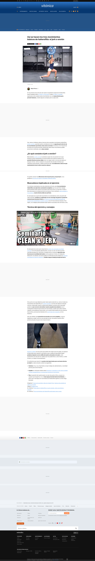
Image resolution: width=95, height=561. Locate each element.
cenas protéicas (30, 520)
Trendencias (64, 537)
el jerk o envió (37, 157)
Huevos (63, 29)
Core (52, 437)
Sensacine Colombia (37, 553)
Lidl (45, 29)
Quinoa (26, 506)
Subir (75, 532)
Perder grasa (19, 520)
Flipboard (75, 11)
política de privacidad (63, 515)
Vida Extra (28, 539)
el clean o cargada (57, 94)
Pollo (60, 29)
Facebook (71, 11)
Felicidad (35, 29)
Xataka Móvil (19, 539)
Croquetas (55, 29)
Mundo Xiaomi (19, 544)
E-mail (40, 44)
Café (51, 29)
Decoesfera (64, 539)
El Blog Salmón (73, 537)
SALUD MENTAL (62, 11)
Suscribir (67, 513)
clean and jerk (46, 437)
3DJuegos (28, 537)
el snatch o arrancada (43, 94)
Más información (55, 559)
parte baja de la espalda (53, 312)
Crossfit (30, 506)
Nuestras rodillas (31, 351)
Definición (40, 517)
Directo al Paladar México (47, 551)
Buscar (76, 528)
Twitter (37, 44)
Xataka (18, 537)
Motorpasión (55, 537)
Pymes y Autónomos (73, 540)
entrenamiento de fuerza (31, 518)
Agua (48, 29)
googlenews (77, 11)
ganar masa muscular (42, 520)
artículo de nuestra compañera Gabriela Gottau (44, 178)
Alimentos (19, 515)
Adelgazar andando (48, 506)
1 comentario (31, 43)
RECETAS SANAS (33, 11)
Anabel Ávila (35, 386)
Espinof (36, 539)
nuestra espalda (47, 303)
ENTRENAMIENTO (23, 11)
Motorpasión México (55, 551)
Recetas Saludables (41, 515)
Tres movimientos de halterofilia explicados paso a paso (48, 391)
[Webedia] (20, 532)
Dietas (29, 515)
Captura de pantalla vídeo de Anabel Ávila (43, 383)
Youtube (73, 11)
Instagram (69, 11)
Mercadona (41, 29)
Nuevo (75, 7)
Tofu (63, 506)
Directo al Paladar (47, 537)
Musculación (19, 513)
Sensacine (37, 537)
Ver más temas (20, 523)
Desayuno (19, 517)
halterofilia (40, 437)
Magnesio (27, 29)
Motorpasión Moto (56, 539)
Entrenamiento (34, 437)
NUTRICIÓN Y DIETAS (43, 11)
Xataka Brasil (19, 552)
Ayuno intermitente (57, 506)
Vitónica (47, 6)
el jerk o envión (31, 144)
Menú (19, 7)
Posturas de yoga (41, 506)
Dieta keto (67, 506)
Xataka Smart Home (20, 542)
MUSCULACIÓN (53, 11)
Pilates (35, 506)
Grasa (32, 29)
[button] (34, 88)
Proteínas (40, 513)
